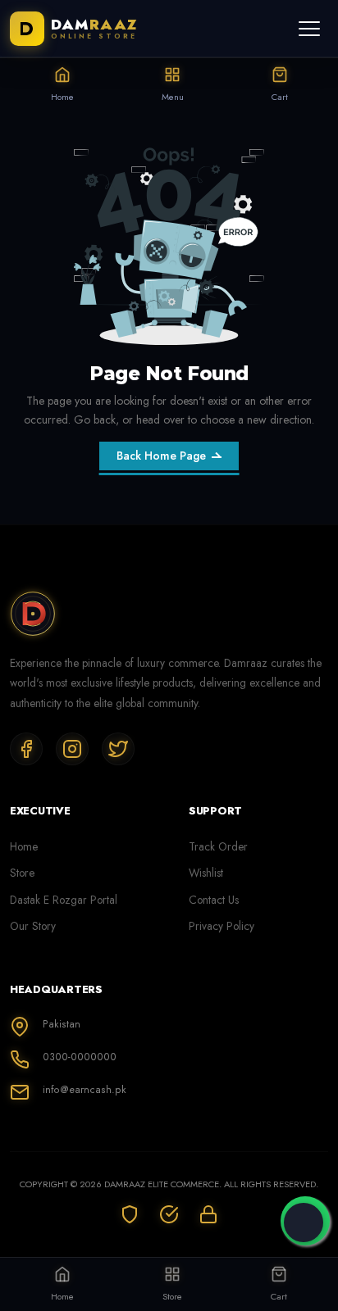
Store (22, 872)
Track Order (218, 846)
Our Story (33, 926)
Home (24, 846)
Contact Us (214, 899)
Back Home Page (161, 455)
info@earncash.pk (84, 1089)
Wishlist (206, 872)
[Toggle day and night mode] (303, 1222)
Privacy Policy (221, 926)
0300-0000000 (79, 1057)
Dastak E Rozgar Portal (63, 899)
